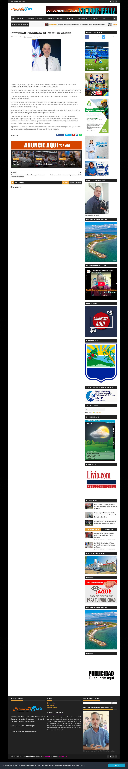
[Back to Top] (116, 756)
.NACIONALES (35, 24)
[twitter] (116, 1)
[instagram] (113, 1)
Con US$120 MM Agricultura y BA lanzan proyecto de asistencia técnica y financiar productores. (104, 545)
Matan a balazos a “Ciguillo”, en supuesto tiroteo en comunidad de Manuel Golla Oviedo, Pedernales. (105, 506)
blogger (65, 183)
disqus (72, 183)
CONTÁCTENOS (22, 1)
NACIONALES (40, 18)
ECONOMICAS (70, 18)
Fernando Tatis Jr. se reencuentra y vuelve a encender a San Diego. (68, 163)
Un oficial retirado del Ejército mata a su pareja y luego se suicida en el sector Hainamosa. (63, 24)
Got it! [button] (117, 765)
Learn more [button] (80, 765)
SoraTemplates (46, 756)
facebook (78, 183)
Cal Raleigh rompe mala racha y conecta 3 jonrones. (23, 163)
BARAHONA (20, 18)
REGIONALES (30, 18)
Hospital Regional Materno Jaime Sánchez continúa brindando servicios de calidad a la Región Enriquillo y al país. (105, 515)
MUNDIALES (51, 18)
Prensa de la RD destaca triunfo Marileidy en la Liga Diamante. (44, 163)
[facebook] (111, 1)
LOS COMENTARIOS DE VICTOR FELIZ (88, 18)
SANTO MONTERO (62, 756)
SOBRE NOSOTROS (14, 1)
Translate (98, 412)
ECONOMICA (98, 24)
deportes (38, 37)
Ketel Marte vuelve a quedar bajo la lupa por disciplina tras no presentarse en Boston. (105, 522)
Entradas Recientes (93, 529)
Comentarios (109, 529)
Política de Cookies (52, 708)
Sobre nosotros (51, 705)
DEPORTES (60, 18)
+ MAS (103, 18)
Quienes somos (51, 703)
